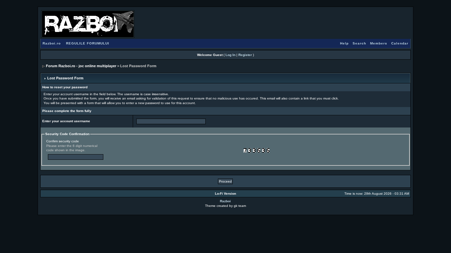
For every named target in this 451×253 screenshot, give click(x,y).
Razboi (225, 201)
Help (344, 43)
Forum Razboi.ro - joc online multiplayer (81, 66)
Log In (230, 55)
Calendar (399, 43)
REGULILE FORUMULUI (87, 43)
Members (378, 43)
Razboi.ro (52, 43)
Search (359, 43)
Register (245, 55)
